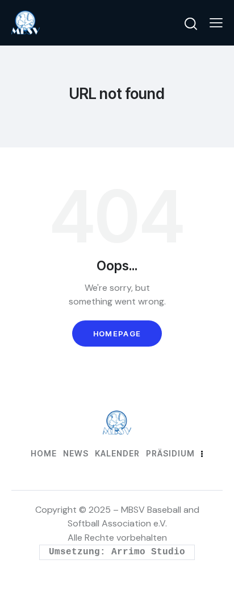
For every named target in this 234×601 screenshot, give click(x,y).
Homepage (117, 333)
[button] (216, 23)
